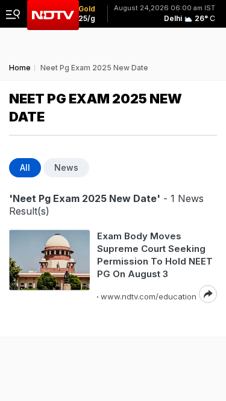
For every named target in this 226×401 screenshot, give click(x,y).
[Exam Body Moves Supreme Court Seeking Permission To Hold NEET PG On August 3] (49, 266)
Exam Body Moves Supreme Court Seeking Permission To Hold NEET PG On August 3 (155, 255)
